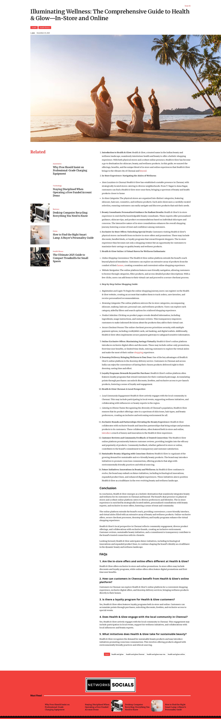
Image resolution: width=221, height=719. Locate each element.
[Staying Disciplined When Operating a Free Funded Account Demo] (39, 191)
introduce (106, 433)
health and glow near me (156, 654)
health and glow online (176, 654)
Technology (57, 185)
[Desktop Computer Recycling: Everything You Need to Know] (39, 213)
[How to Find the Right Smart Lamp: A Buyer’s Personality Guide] (39, 234)
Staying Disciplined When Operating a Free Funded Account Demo (72, 192)
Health (34, 27)
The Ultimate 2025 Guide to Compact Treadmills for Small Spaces (70, 258)
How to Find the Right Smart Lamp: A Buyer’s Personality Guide (175, 707)
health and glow (118, 654)
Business (56, 209)
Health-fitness (45, 27)
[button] (188, 5)
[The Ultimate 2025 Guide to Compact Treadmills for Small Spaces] (39, 256)
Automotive (57, 164)
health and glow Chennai (135, 654)
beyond (143, 171)
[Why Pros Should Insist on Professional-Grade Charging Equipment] (39, 169)
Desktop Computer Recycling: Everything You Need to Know (137, 707)
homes (120, 265)
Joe (33, 33)
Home (55, 231)
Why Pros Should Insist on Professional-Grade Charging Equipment (70, 170)
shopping (139, 352)
